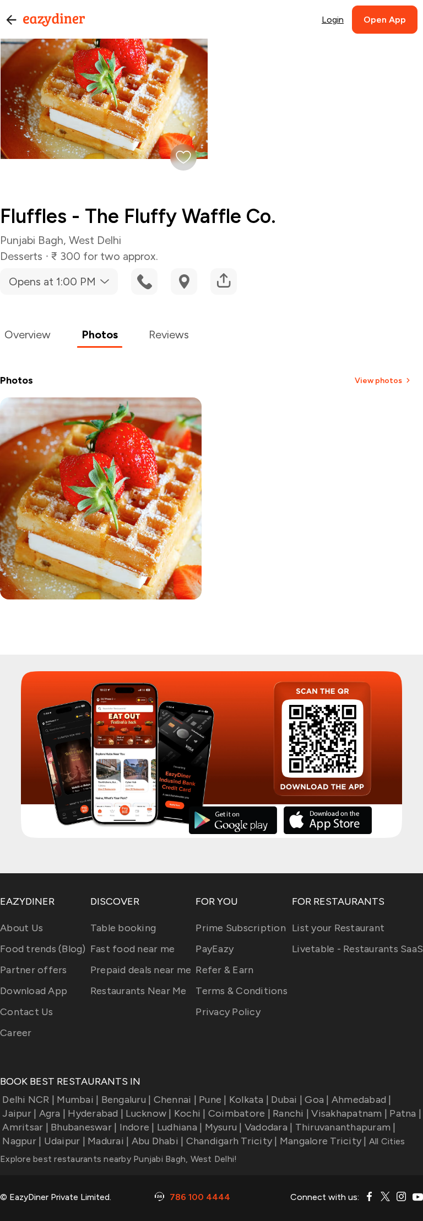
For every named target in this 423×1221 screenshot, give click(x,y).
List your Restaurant (338, 928)
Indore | (137, 1127)
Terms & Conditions (242, 991)
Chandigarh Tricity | (231, 1141)
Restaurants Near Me (138, 991)
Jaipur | (19, 1113)
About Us (21, 928)
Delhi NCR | (28, 1099)
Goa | (317, 1099)
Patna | (405, 1113)
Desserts (21, 256)
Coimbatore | (239, 1113)
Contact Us (26, 1012)
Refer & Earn (224, 970)
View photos (378, 380)
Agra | (52, 1113)
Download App (33, 991)
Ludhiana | (180, 1127)
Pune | (213, 1099)
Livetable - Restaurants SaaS (357, 949)
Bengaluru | (126, 1099)
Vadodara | (269, 1127)
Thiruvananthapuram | (345, 1127)
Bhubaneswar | (84, 1127)
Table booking (123, 928)
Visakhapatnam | (349, 1113)
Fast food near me (132, 949)
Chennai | (175, 1099)
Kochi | (190, 1113)
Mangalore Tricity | (323, 1141)
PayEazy (215, 949)
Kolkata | (249, 1099)
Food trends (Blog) (43, 949)
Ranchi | (291, 1113)
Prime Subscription (241, 928)
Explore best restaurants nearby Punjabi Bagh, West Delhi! (118, 1159)
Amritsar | (25, 1127)
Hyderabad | (95, 1113)
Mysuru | (223, 1127)
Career (16, 1033)
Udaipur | (64, 1141)
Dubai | (286, 1099)
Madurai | (108, 1141)
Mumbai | (78, 1099)
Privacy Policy (228, 1012)
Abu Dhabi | (157, 1141)
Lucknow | (148, 1113)
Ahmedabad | (362, 1099)
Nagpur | (21, 1141)
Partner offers (33, 970)
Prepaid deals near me (140, 970)
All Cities (386, 1141)
